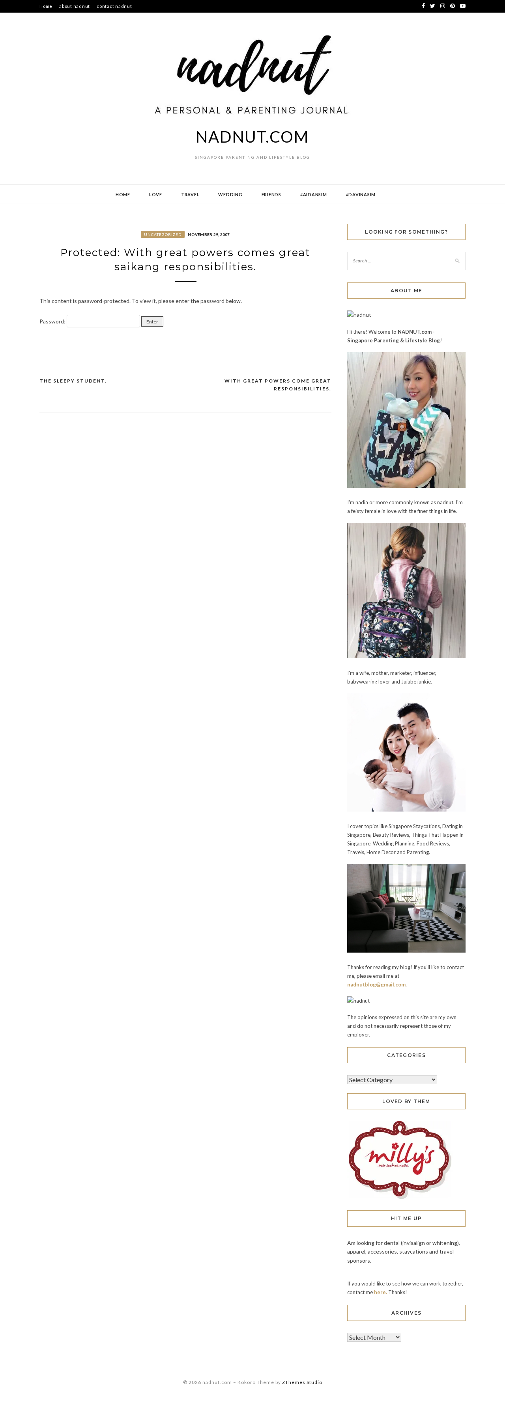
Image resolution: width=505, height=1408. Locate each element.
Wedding (230, 194)
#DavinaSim (361, 194)
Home (45, 6)
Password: (53, 321)
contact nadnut (114, 6)
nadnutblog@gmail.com (376, 984)
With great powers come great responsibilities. (277, 385)
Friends (271, 194)
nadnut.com (252, 136)
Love (155, 194)
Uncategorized (162, 234)
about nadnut (74, 6)
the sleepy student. (73, 381)
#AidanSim (313, 194)
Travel (190, 194)
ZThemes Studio (302, 1382)
